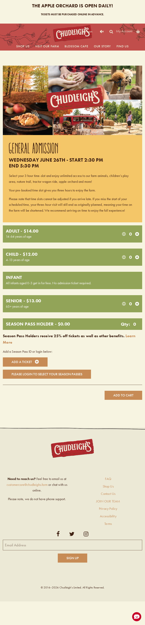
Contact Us (108, 493)
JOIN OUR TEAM (108, 501)
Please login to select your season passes (47, 374)
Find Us (122, 46)
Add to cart (123, 395)
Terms (108, 523)
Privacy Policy (108, 508)
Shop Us (22, 46)
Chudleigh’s (72, 33)
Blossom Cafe (76, 46)
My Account (124, 31)
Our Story (102, 46)
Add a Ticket (22, 362)
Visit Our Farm (47, 46)
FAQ (108, 479)
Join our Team (84, 31)
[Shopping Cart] (138, 31)
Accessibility (108, 516)
